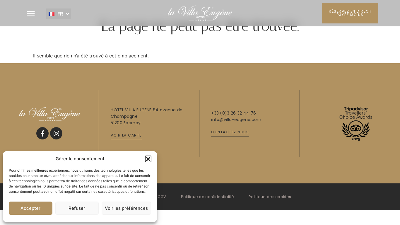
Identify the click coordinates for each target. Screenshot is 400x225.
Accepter (30, 208)
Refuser (77, 208)
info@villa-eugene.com (236, 119)
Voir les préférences (126, 208)
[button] (148, 159)
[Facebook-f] (42, 133)
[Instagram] (56, 133)
